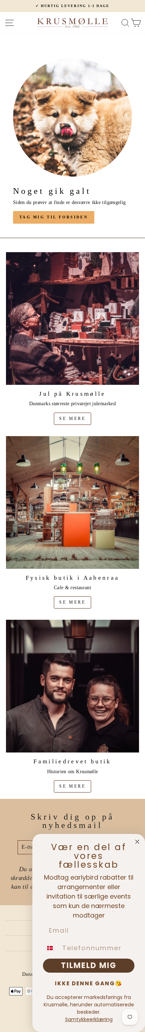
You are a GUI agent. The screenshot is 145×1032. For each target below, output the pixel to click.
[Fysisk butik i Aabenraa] (72, 502)
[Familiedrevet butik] (72, 686)
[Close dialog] (137, 841)
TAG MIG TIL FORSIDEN (53, 217)
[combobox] (51, 948)
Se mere (72, 418)
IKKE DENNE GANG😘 (88, 983)
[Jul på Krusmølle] (72, 318)
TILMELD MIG (88, 965)
